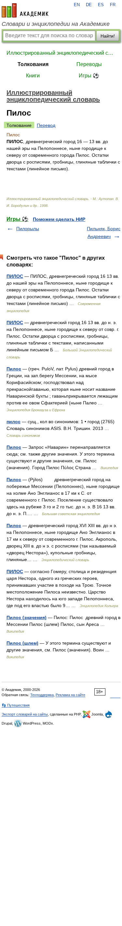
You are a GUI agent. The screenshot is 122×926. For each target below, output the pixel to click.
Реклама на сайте (70, 695)
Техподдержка (42, 695)
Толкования (33, 64)
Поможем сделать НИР (59, 219)
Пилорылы (27, 228)
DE (89, 5)
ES (101, 5)
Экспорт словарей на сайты (25, 714)
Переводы (89, 64)
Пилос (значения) (27, 617)
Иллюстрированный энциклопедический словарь (61, 53)
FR (112, 5)
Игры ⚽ (89, 75)
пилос (13, 421)
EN (77, 5)
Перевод (46, 125)
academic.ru (25, 10)
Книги (33, 75)
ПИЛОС (15, 276)
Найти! (108, 36)
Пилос (14, 368)
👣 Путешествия (16, 705)
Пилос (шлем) (22, 643)
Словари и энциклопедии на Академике (56, 24)
